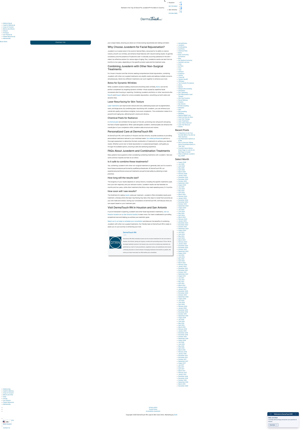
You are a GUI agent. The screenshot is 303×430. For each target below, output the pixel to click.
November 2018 (183, 334)
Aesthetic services (183, 62)
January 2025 (182, 198)
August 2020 (182, 298)
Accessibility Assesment (153, 411)
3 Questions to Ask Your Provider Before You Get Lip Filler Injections (186, 135)
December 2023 (183, 223)
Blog (179, 58)
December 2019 (183, 310)
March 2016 (181, 384)
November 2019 (183, 312)
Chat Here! (272, 425)
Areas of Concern (8, 27)
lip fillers (180, 66)
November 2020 (183, 293)
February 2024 (182, 219)
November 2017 (183, 357)
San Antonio (182, 104)
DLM (175, 415)
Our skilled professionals (155, 138)
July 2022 (181, 255)
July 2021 (181, 278)
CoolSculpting (182, 47)
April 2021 (181, 283)
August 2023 (182, 230)
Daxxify (110, 95)
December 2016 (183, 376)
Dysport (119, 95)
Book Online (3, 41)
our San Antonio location (129, 214)
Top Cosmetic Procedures (186, 83)
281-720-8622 (173, 6)
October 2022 (182, 249)
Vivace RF (181, 77)
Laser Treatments (183, 121)
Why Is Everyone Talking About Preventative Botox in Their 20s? (186, 144)
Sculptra (180, 102)
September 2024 (183, 206)
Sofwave (181, 71)
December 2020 (183, 291)
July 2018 (181, 342)
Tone (179, 70)
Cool (179, 68)
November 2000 (183, 386)
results (127, 195)
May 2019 (181, 323)
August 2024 (182, 207)
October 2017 (182, 359)
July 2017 (181, 365)
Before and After (8, 29)
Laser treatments (113, 106)
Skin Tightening (183, 92)
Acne (179, 64)
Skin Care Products (184, 98)
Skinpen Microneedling (185, 88)
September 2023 (183, 228)
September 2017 (183, 361)
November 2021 (183, 270)
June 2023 (181, 234)
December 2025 (183, 177)
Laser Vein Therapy (184, 119)
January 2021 (182, 289)
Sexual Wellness (183, 100)
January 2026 (182, 175)
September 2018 (183, 338)
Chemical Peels (182, 51)
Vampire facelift (183, 79)
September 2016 (183, 382)
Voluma (180, 75)
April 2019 (181, 325)
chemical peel (113, 122)
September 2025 (183, 183)
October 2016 (182, 380)
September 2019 (183, 316)
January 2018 (182, 353)
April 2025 (181, 192)
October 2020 (182, 295)
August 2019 (182, 317)
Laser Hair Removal (184, 124)
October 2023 (182, 226)
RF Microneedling (183, 106)
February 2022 (182, 264)
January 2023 (182, 243)
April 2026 (181, 170)
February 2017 (182, 372)
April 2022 (181, 261)
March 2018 (181, 350)
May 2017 (181, 367)
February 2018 (182, 352)
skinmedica (181, 90)
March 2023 (182, 240)
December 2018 (183, 333)
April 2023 (181, 238)
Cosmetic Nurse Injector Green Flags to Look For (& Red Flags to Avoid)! (186, 150)
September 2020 (183, 297)
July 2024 (181, 209)
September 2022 (183, 251)
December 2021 (183, 268)
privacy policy (153, 407)
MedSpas (181, 113)
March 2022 (182, 262)
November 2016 (183, 378)
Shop (4, 31)
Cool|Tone (181, 49)
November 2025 (183, 179)
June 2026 (181, 166)
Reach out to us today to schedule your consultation (125, 221)
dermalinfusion (182, 43)
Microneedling (182, 111)
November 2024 (183, 202)
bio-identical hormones (185, 60)
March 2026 (182, 171)
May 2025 (181, 190)
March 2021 (181, 285)
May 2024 (181, 213)
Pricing (5, 32)
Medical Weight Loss (184, 115)
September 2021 (183, 274)
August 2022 (182, 253)
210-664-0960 (173, 13)
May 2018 (181, 346)
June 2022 (181, 257)
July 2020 (181, 300)
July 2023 (181, 232)
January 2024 (182, 221)
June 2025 (181, 189)
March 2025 (182, 194)
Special (180, 87)
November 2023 (183, 225)
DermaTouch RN (129, 232)
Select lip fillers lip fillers (185, 117)
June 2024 (181, 211)
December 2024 (183, 200)
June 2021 (181, 280)
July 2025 (181, 187)
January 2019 (182, 331)
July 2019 (181, 319)
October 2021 (182, 272)
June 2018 (181, 344)
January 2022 (182, 266)
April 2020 (181, 304)
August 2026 (182, 162)
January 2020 (182, 308)
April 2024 (181, 215)
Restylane (181, 107)
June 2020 (181, 302)
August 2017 (182, 363)
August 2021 (182, 276)
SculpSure (181, 73)
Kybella (180, 126)
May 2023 (181, 236)
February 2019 (182, 329)
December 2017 (183, 355)
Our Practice (7, 34)
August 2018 (182, 340)
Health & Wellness (8, 25)
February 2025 (182, 196)
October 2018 (182, 336)
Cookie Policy (153, 409)
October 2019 (182, 314)
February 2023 (182, 242)
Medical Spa (6, 23)
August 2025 (182, 185)
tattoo (180, 85)
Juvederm (181, 45)
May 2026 (181, 168)
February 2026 (182, 173)
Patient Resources (8, 36)
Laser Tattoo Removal (184, 123)
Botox (158, 87)
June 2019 (181, 321)
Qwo (179, 109)
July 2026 (181, 164)
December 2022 (183, 245)
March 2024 (182, 217)
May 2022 (181, 259)
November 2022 (183, 247)
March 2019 (181, 327)
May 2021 (181, 281)
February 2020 (182, 306)
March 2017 (181, 370)
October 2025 (182, 181)
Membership (6, 38)
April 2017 (181, 369)
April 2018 (181, 348)
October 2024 (182, 204)
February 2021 (182, 287)
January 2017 (182, 374)
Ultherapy (181, 81)
